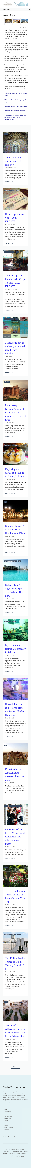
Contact (6, 1125)
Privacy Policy (8, 1127)
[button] (30, 9)
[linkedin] (11, 1136)
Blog (5, 1123)
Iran (6, 133)
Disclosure (7, 1111)
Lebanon (7, 381)
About (6, 1120)
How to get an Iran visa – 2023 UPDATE (15, 218)
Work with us (8, 1114)
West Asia (7, 445)
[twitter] (6, 1136)
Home (5, 1109)
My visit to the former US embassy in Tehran (15, 649)
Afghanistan (12, 680)
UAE (6, 502)
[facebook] (8, 1136)
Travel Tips (7, 1118)
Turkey (21, 680)
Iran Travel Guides (10, 934)
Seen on (6, 1129)
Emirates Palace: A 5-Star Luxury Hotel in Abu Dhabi (15, 529)
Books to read (9, 319)
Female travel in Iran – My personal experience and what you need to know (15, 836)
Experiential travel (10, 561)
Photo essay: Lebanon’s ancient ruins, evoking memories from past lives (15, 412)
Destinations (8, 1116)
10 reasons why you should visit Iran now (13, 161)
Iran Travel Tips (9, 190)
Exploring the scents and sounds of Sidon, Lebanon (14, 473)
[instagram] (3, 1136)
